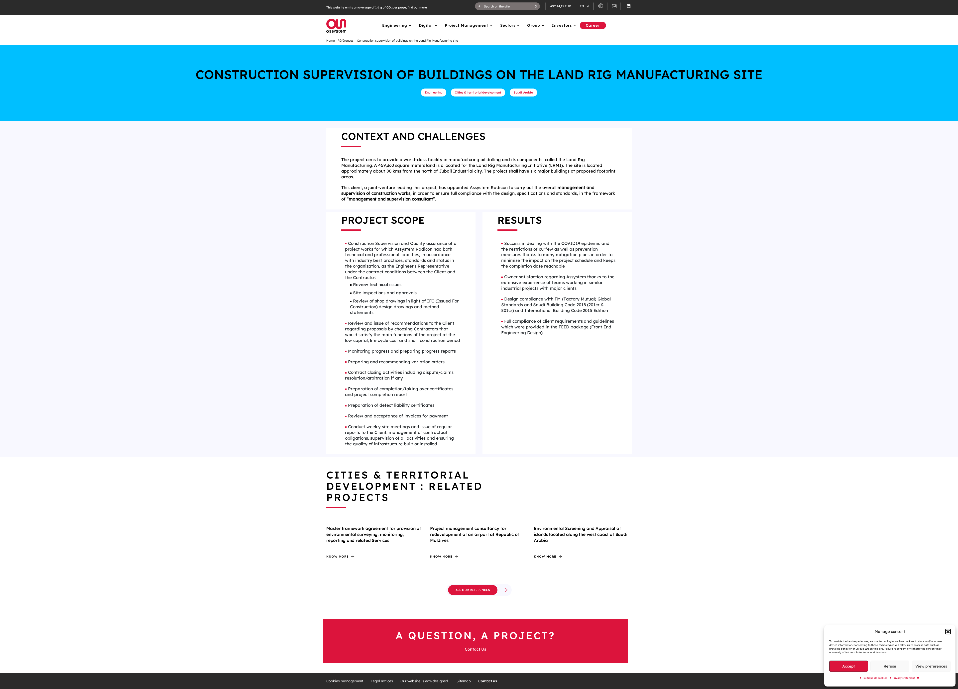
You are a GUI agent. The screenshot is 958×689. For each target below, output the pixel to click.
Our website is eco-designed (424, 681)
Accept (848, 666)
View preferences (931, 666)
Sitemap (464, 681)
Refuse (890, 666)
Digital (426, 25)
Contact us (487, 681)
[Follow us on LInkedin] (628, 6)
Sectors (508, 25)
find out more (417, 7)
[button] (948, 631)
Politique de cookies (875, 678)
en (582, 6)
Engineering (394, 25)
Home (330, 40)
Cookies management (344, 681)
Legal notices (382, 681)
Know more (337, 556)
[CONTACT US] (614, 7)
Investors (562, 25)
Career (593, 25)
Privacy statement (904, 678)
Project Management (466, 25)
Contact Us (475, 649)
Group (533, 25)
